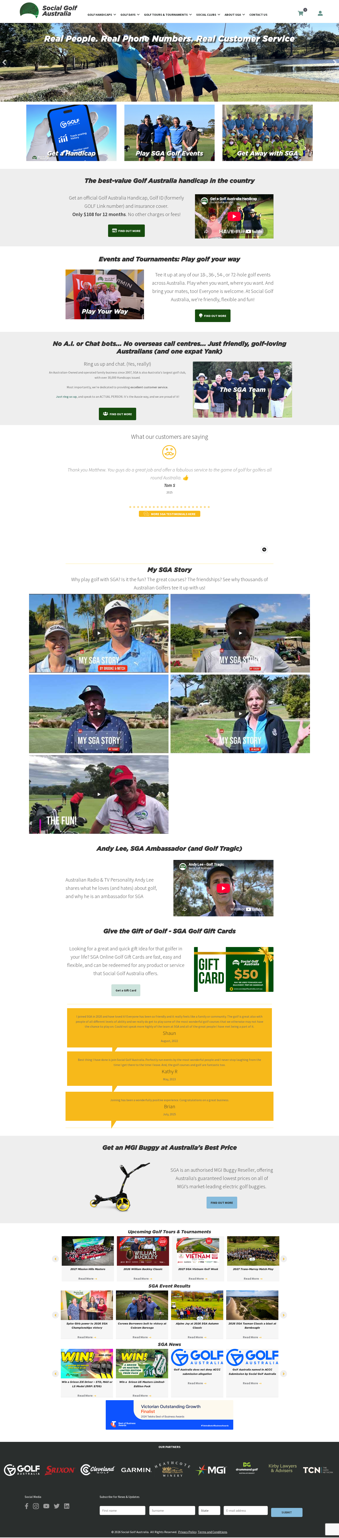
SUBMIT (287, 1512)
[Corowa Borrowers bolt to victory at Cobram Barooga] (142, 1319)
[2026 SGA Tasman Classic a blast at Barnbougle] (252, 1319)
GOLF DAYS (128, 15)
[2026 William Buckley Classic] (197, 1264)
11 (169, 507)
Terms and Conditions (212, 1532)
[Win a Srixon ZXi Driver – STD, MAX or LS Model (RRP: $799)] (87, 1377)
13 (177, 507)
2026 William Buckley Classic (197, 1269)
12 (173, 507)
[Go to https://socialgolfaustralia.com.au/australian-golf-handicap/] (71, 133)
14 (181, 507)
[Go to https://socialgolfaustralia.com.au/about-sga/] (242, 390)
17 (193, 507)
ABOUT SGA (233, 15)
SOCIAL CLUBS (206, 15)
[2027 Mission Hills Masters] (142, 1264)
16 (189, 507)
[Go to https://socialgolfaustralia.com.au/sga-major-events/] (267, 133)
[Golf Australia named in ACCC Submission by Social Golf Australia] (252, 1365)
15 (185, 507)
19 (201, 507)
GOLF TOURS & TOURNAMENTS (166, 15)
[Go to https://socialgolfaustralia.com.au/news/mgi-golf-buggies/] (114, 1185)
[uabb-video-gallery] (99, 633)
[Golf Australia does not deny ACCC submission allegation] (197, 1365)
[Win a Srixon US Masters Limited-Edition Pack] (142, 1377)
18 (197, 507)
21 (209, 507)
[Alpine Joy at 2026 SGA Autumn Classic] (197, 1319)
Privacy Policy (187, 1532)
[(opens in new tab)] (169, 1428)
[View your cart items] (300, 14)
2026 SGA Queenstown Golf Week (86, 1269)
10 (166, 507)
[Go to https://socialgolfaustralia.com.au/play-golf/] (169, 133)
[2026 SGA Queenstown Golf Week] (87, 1264)
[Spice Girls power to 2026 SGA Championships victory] (87, 1319)
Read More (86, 1279)
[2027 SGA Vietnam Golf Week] (252, 1264)
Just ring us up (66, 397)
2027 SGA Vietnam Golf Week (252, 1269)
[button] (115, 14)
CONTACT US (258, 15)
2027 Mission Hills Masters (142, 1269)
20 (205, 507)
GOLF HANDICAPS (99, 15)
